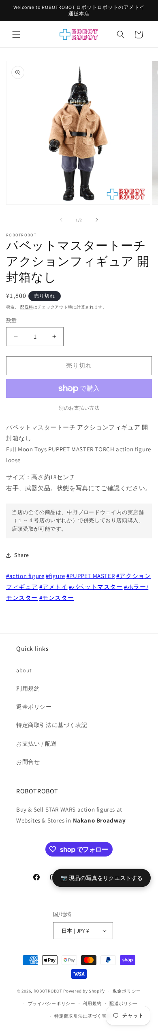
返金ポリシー (34, 706)
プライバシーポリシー (51, 1003)
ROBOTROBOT (48, 991)
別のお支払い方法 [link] (79, 408)
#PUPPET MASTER (90, 576)
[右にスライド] (97, 220)
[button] (16, 34)
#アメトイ (53, 587)
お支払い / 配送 (36, 743)
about (24, 670)
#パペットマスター (95, 587)
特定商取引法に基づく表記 (51, 725)
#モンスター (56, 598)
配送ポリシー (123, 1003)
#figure (55, 576)
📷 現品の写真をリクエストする (101, 877)
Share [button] (21, 555)
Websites (28, 820)
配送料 (26, 307)
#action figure (25, 576)
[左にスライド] (61, 220)
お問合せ (28, 761)
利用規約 (28, 688)
